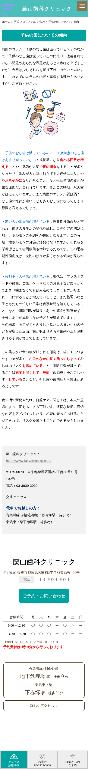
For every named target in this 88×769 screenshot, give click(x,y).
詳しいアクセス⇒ (44, 705)
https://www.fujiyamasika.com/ (28, 460)
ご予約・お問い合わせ (44, 595)
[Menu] (82, 6)
